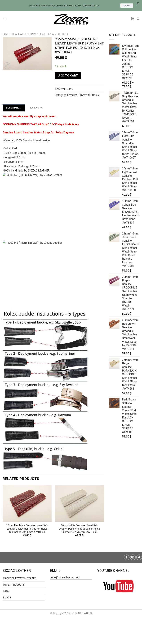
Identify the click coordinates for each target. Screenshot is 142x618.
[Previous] (2, 516)
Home (6, 34)
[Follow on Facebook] (127, 557)
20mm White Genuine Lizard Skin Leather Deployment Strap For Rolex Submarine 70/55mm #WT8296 (79, 528)
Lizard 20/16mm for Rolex (53, 34)
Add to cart (68, 75)
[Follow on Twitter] (139, 557)
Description (13, 107)
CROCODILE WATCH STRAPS (19, 578)
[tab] (14, 107)
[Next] (103, 516)
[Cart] (132, 19)
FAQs (6, 591)
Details (127, 5)
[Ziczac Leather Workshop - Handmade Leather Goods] (71, 19)
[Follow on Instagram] (133, 557)
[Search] (138, 19)
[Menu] (5, 19)
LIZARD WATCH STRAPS (24, 34)
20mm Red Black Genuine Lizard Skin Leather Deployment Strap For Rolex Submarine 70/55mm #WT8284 (27, 528)
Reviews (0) (36, 107)
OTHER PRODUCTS (14, 584)
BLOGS (7, 597)
